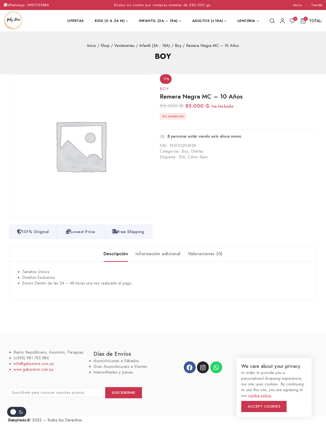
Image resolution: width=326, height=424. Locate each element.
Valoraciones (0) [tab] (205, 253)
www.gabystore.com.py (33, 369)
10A (181, 157)
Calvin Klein (198, 157)
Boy (163, 56)
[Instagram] (203, 367)
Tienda (316, 5)
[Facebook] (190, 367)
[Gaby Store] (13, 20)
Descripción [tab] (116, 253)
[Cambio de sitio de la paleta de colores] (16, 412)
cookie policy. (260, 395)
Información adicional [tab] (158, 253)
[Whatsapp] (216, 367)
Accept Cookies (264, 406)
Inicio (297, 5)
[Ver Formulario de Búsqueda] (272, 20)
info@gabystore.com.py (34, 363)
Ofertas (75, 20)
